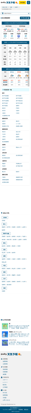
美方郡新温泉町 (6, 158)
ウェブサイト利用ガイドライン (10, 409)
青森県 (3, 227)
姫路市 (4, 121)
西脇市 (4, 163)
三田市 (17, 113)
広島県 (18, 268)
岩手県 (8, 227)
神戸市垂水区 (19, 100)
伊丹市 (4, 110)
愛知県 (13, 246)
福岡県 (3, 281)
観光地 (4, 384)
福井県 (13, 252)
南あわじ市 (19, 147)
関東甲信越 (6, 233)
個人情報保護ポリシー (15, 407)
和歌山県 (4, 262)
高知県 (18, 275)
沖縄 (4, 288)
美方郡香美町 (19, 155)
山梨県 (20, 239)
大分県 (23, 281)
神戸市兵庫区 (5, 98)
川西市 (4, 113)
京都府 (8, 259)
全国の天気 (4, 7)
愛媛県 (13, 275)
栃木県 (8, 236)
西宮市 (4, 108)
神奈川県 (9, 239)
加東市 (4, 139)
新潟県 (14, 239)
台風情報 (5, 364)
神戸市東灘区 (5, 95)
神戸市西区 (5, 105)
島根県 (8, 268)
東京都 (3, 239)
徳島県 (3, 275)
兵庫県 (16, 7)
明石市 (4, 131)
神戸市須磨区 (5, 100)
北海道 (5, 217)
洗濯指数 (5, 371)
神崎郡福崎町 (5, 179)
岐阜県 (3, 246)
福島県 (3, 230)
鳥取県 (3, 268)
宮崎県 (3, 284)
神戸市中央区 (19, 103)
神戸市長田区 (19, 98)
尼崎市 (17, 105)
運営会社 (26, 409)
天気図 (4, 397)
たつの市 (18, 123)
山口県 (23, 268)
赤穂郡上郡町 (19, 126)
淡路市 (4, 150)
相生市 (17, 121)
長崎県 (13, 281)
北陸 (4, 249)
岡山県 (13, 268)
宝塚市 (17, 110)
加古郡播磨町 (5, 141)
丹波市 (4, 166)
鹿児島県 (9, 284)
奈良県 (23, 259)
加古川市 (18, 131)
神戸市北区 (5, 103)
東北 (4, 224)
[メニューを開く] (28, 2)
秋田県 (18, 227)
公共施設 (5, 387)
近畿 (11, 7)
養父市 (4, 171)
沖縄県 (3, 291)
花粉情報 (5, 369)
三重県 (18, 246)
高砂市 (17, 134)
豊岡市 (4, 155)
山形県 (23, 227)
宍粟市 (4, 177)
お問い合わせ (6, 400)
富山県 (3, 252)
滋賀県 (3, 259)
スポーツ (5, 379)
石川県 (8, 252)
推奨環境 (21, 409)
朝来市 (17, 171)
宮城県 (13, 227)
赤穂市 (4, 123)
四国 (4, 272)
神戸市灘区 (19, 95)
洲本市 (4, 147)
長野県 (25, 239)
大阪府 (13, 259)
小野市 (4, 136)
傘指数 (4, 374)
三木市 (4, 134)
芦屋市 (17, 108)
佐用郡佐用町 (5, 182)
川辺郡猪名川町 (6, 115)
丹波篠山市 (19, 163)
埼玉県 (18, 236)
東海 (4, 243)
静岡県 (8, 246)
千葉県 (23, 236)
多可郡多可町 (19, 166)
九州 (4, 278)
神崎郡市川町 (19, 177)
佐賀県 (8, 281)
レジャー (5, 382)
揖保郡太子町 (5, 126)
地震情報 (5, 361)
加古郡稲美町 (19, 139)
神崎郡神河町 (19, 179)
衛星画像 (5, 395)
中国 (4, 265)
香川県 (8, 275)
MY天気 (22, 2)
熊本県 (18, 281)
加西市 (17, 136)
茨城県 (3, 236)
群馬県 (13, 236)
